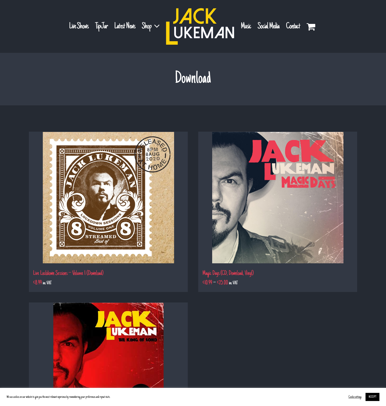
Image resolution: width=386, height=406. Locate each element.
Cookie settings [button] (355, 397)
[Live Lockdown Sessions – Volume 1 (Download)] (108, 197)
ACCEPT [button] (372, 397)
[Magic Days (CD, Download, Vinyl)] (278, 197)
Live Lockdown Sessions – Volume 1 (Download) (68, 273)
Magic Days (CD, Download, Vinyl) (228, 273)
